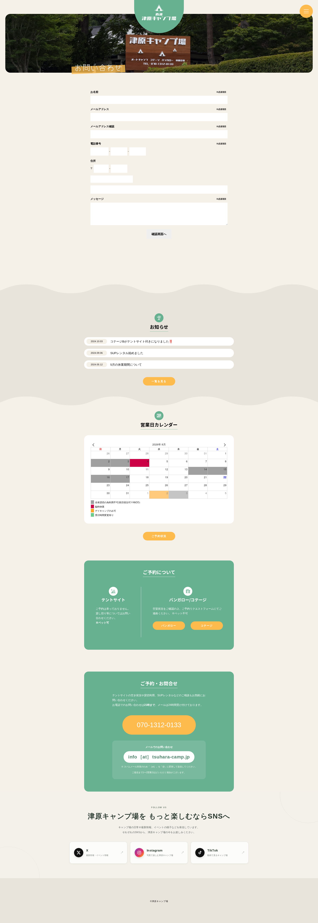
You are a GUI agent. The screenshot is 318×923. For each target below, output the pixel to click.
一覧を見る (159, 381)
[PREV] (94, 444)
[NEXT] (224, 444)
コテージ (207, 625)
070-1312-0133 (159, 725)
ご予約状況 (159, 536)
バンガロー (168, 625)
